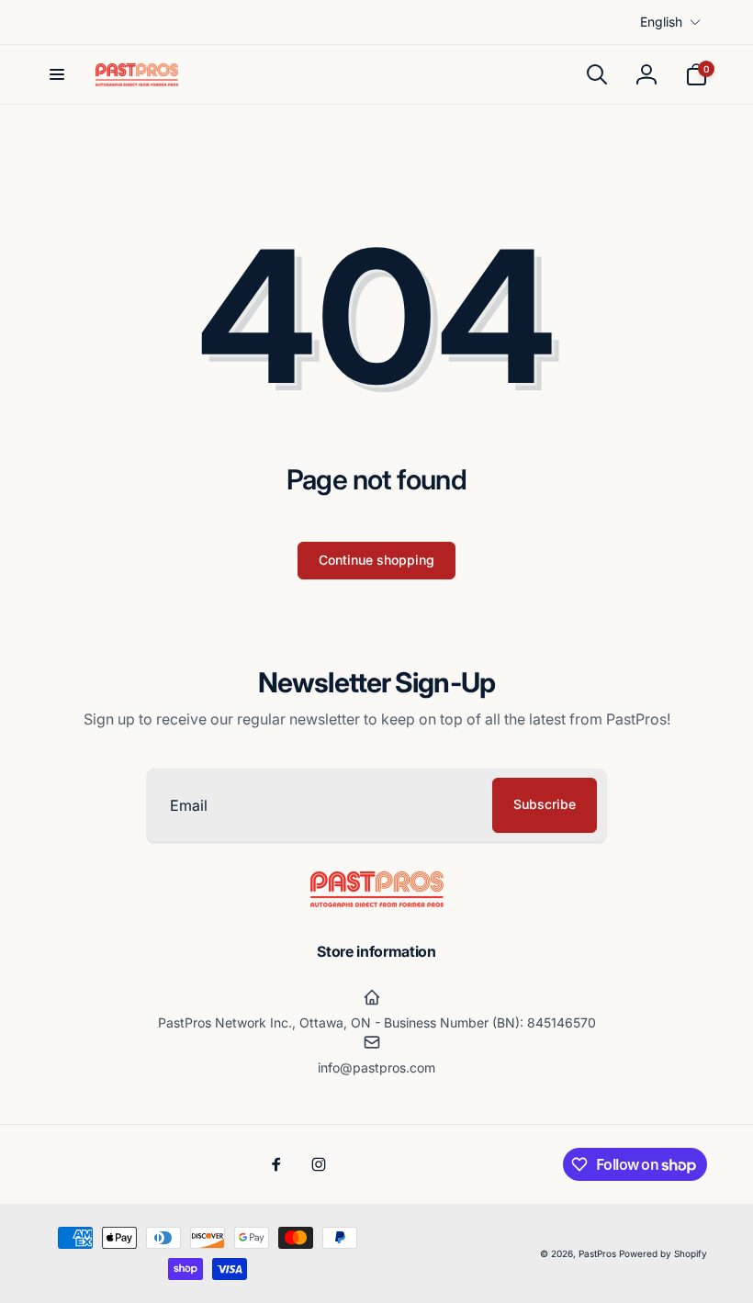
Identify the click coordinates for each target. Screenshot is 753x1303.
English (661, 21)
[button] (57, 74)
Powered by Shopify (663, 1253)
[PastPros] (377, 902)
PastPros (597, 1253)
